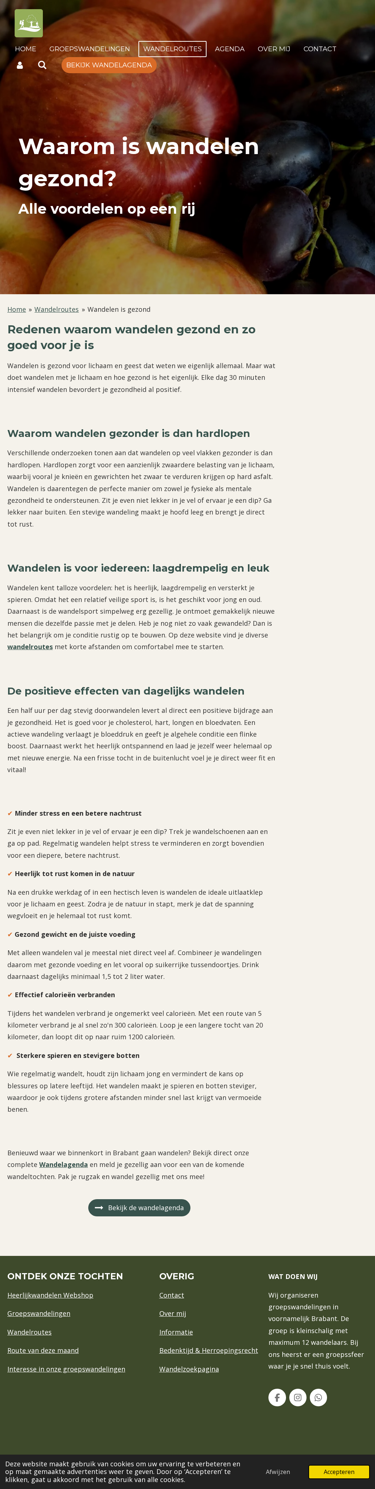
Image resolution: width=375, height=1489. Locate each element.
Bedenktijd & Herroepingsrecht (208, 1350)
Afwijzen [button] (278, 1472)
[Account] (19, 65)
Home (16, 309)
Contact (171, 1295)
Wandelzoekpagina (189, 1369)
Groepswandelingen (38, 1313)
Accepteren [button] (339, 1472)
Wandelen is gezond (119, 309)
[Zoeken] (42, 65)
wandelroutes (30, 646)
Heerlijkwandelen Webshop (50, 1295)
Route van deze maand (43, 1350)
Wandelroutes (56, 309)
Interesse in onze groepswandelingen (66, 1369)
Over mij (172, 1313)
